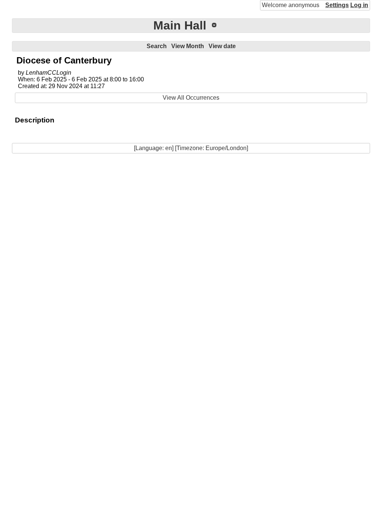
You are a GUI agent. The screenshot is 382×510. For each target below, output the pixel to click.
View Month (187, 46)
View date (222, 46)
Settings (337, 5)
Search (157, 46)
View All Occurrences (191, 97)
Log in (359, 5)
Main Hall (179, 25)
